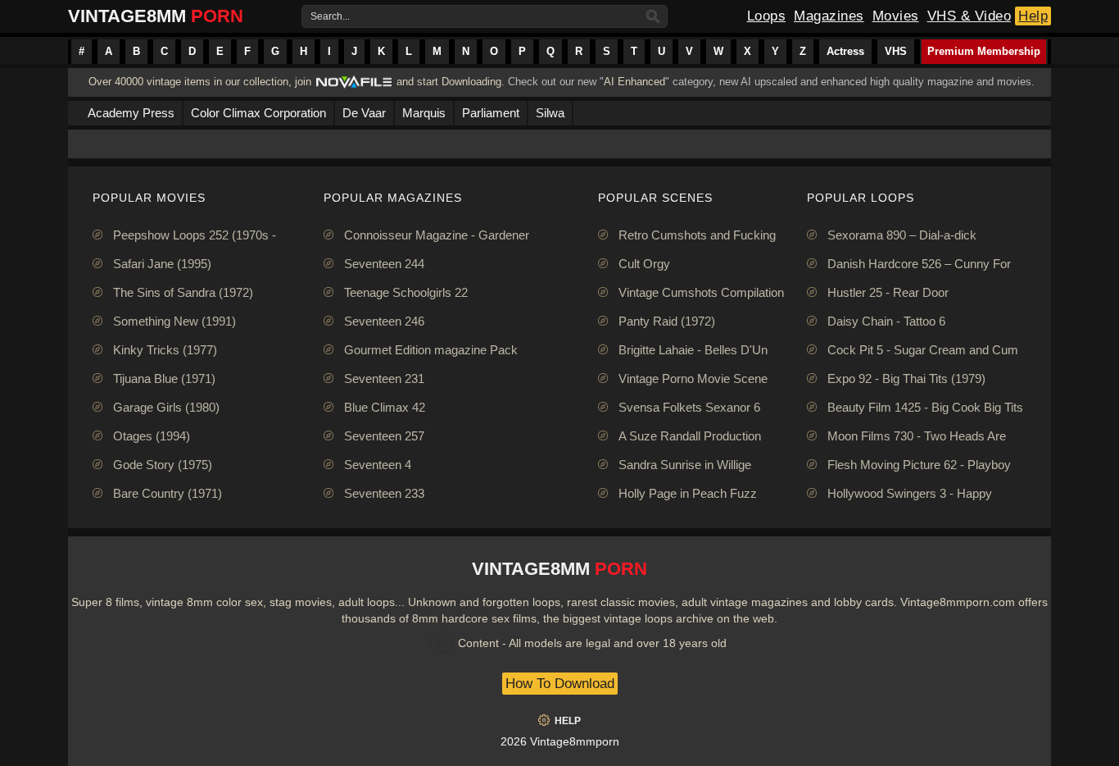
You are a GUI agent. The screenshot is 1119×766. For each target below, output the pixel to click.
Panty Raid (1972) (666, 321)
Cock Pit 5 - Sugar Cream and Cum (922, 350)
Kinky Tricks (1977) (165, 350)
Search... (330, 16)
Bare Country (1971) (167, 493)
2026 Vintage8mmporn (560, 741)
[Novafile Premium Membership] (354, 86)
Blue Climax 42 (384, 407)
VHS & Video (969, 16)
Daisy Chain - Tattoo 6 (886, 321)
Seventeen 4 (377, 465)
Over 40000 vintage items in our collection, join (199, 81)
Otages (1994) (151, 436)
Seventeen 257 (384, 436)
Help (1033, 16)
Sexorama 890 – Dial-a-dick (901, 235)
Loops (766, 16)
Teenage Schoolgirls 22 (406, 292)
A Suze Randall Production (689, 436)
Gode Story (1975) (162, 465)
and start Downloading (448, 81)
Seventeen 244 (384, 264)
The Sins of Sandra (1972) (183, 292)
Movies (895, 16)
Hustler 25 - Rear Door (888, 292)
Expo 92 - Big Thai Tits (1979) (906, 378)
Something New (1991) (174, 321)
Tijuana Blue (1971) (164, 378)
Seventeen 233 (384, 493)
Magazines (829, 16)
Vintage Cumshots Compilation (701, 292)
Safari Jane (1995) (162, 264)
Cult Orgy (644, 264)
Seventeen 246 (384, 321)
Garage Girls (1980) (166, 407)
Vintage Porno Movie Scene (693, 378)
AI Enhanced (634, 81)
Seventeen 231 (384, 378)
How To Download (559, 683)
